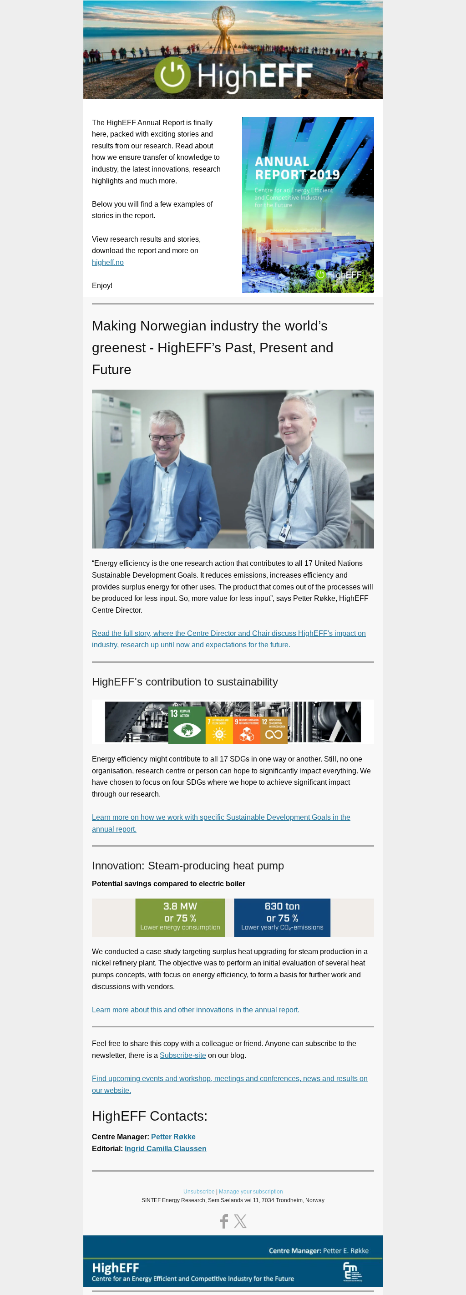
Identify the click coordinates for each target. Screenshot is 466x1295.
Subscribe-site (183, 1055)
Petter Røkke (173, 1137)
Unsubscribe (199, 1191)
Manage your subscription (251, 1191)
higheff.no (108, 262)
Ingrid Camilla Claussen (166, 1149)
